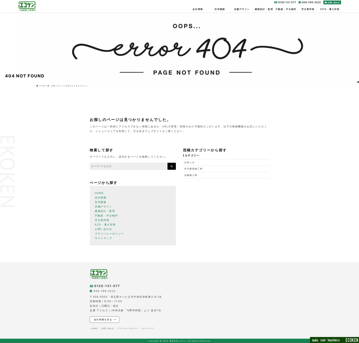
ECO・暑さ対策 (330, 9)
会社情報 (198, 9)
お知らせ (189, 162)
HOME (99, 193)
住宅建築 (220, 9)
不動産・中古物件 (285, 9)
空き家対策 (308, 9)
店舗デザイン (242, 9)
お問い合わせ (333, 2)
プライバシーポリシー (109, 233)
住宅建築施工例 (193, 168)
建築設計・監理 (264, 9)
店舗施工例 (190, 175)
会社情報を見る (103, 319)
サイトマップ (103, 238)
